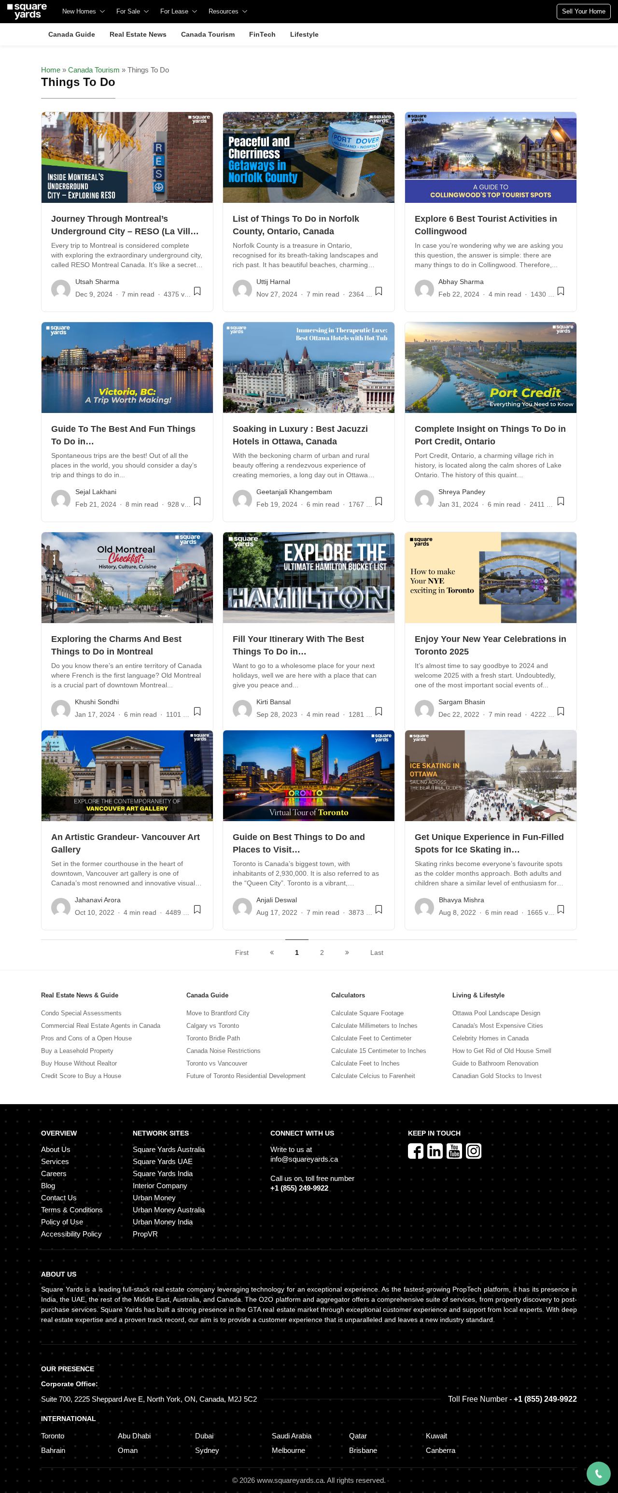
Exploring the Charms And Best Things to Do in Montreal (116, 645)
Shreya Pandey (461, 492)
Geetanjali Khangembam (294, 492)
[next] (347, 952)
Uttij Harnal (273, 281)
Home (50, 70)
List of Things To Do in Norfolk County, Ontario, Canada (296, 225)
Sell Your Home (583, 11)
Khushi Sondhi (97, 702)
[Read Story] (197, 295)
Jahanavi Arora (98, 900)
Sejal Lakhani (95, 492)
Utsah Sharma (97, 281)
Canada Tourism (94, 70)
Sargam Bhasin (461, 702)
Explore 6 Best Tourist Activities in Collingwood (486, 225)
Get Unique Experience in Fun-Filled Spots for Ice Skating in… (489, 843)
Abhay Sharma (461, 281)
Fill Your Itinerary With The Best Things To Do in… (298, 645)
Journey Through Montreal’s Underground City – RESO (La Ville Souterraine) (123, 226)
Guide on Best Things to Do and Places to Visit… (299, 843)
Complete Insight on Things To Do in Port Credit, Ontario (490, 435)
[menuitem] (83, 11)
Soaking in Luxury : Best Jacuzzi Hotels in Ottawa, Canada (300, 435)
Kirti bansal (273, 702)
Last (376, 952)
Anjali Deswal (276, 900)
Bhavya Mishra (461, 900)
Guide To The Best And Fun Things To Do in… (123, 435)
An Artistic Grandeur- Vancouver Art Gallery (125, 843)
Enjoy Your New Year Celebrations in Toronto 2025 (490, 645)
